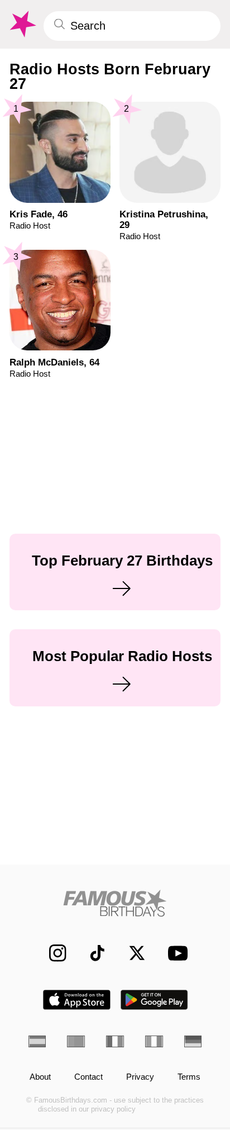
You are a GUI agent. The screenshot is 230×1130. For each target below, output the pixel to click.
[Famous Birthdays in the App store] (77, 1000)
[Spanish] (37, 1041)
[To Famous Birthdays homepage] (21, 24)
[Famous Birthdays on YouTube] (174, 953)
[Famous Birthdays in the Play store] (154, 1000)
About (40, 1077)
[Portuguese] (76, 1041)
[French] (115, 1041)
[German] (193, 1041)
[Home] (115, 903)
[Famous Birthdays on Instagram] (51, 953)
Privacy (140, 1077)
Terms (189, 1077)
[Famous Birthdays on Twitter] (131, 953)
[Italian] (154, 1041)
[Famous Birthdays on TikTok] (91, 953)
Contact (88, 1077)
